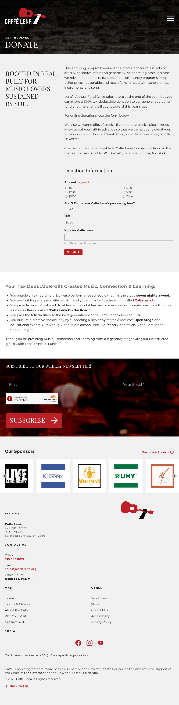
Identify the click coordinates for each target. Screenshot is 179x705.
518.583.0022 (15, 559)
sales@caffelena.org (21, 569)
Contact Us (99, 610)
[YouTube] (101, 644)
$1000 (72, 196)
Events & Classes (17, 604)
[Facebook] (78, 644)
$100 (129, 188)
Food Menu (99, 598)
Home (9, 598)
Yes (71, 209)
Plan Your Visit (15, 616)
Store (95, 604)
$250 (72, 192)
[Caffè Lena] (25, 23)
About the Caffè (17, 610)
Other (130, 196)
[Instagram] (89, 644)
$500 (129, 192)
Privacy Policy (101, 622)
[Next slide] (174, 476)
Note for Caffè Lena (78, 230)
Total (67, 216)
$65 (71, 188)
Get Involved (17, 37)
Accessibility (100, 616)
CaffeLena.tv (145, 300)
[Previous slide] (4, 476)
